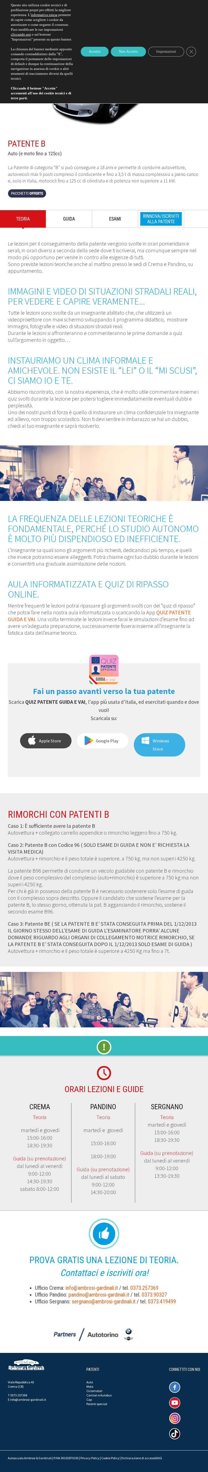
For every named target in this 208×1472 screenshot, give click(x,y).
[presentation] (161, 219)
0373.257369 (144, 1288)
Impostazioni (166, 51)
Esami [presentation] (115, 219)
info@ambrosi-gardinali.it (92, 1288)
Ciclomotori (94, 1391)
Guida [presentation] (69, 219)
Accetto (94, 51)
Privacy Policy (89, 1458)
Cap (89, 1399)
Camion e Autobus (99, 1395)
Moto (89, 1386)
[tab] (23, 220)
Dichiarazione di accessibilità (141, 1458)
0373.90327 (154, 1294)
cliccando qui (21, 34)
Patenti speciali (96, 1404)
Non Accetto (128, 51)
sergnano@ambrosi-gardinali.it (103, 1301)
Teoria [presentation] (23, 219)
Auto (89, 1382)
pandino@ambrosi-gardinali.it (99, 1294)
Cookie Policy (110, 1458)
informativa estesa (44, 15)
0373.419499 (162, 1301)
